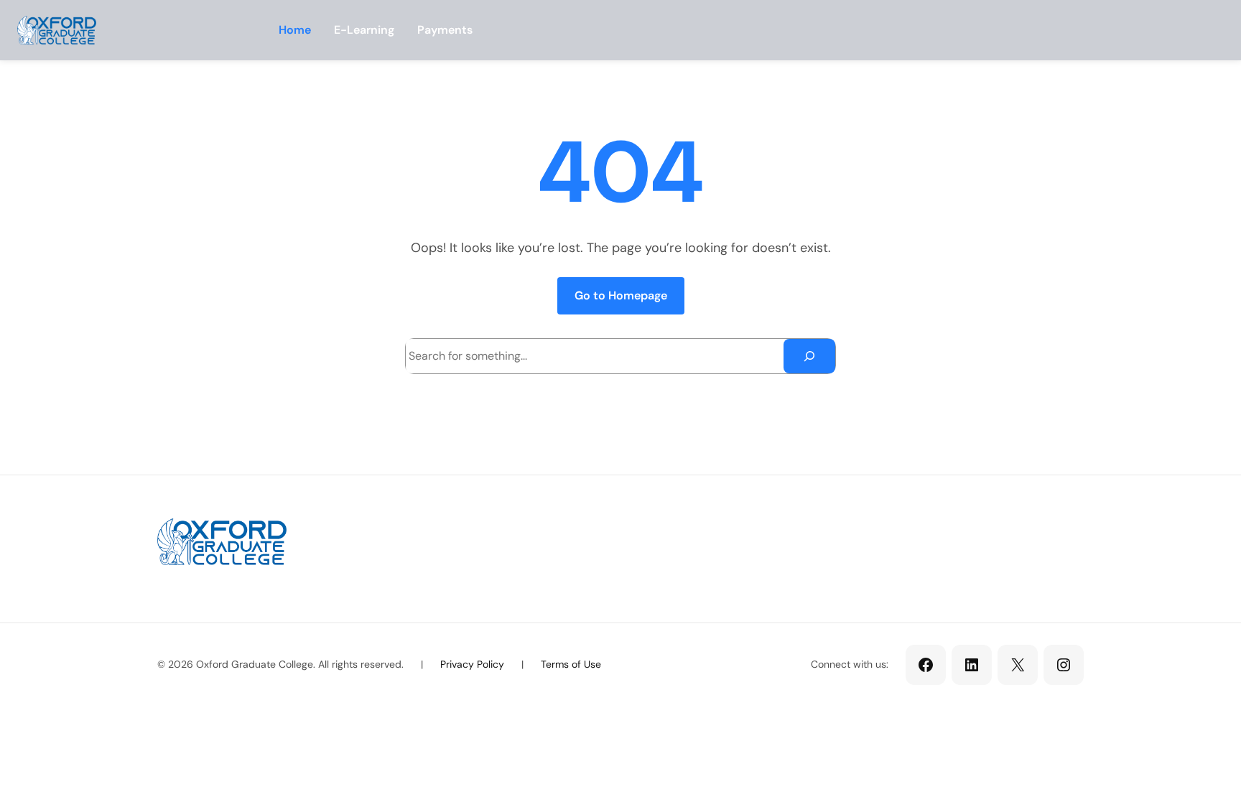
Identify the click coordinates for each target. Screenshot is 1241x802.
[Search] (809, 356)
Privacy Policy (472, 664)
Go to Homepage (621, 295)
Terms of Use (571, 664)
